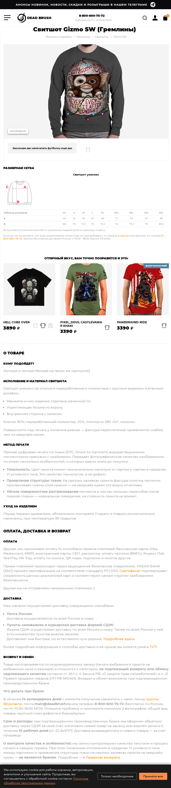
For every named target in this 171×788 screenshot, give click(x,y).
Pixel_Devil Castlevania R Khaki (81, 324)
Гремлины (83, 36)
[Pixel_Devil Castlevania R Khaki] (86, 289)
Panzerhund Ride (132, 322)
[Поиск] (145, 17)
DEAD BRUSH (39, 17)
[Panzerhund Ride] (143, 289)
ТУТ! (153, 646)
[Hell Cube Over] (29, 289)
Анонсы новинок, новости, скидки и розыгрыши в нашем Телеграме (81, 4)
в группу (123, 235)
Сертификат (130, 570)
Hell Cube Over (16, 322)
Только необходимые (117, 776)
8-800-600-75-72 (92, 16)
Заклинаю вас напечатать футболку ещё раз (42, 148)
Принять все (153, 776)
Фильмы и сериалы (59, 36)
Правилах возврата (103, 757)
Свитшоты (102, 36)
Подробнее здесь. (119, 639)
